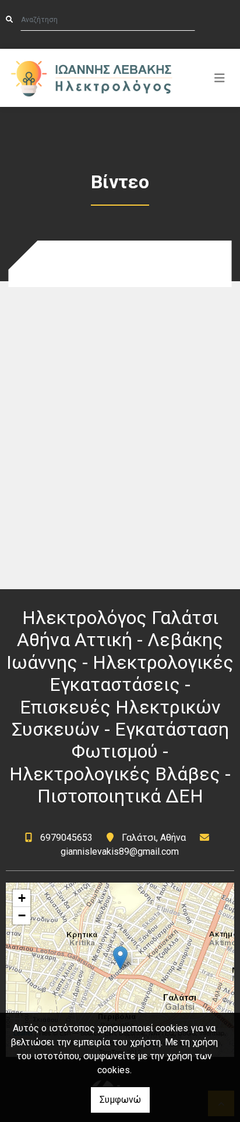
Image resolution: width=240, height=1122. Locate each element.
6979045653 (66, 837)
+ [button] (22, 898)
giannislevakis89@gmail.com (120, 851)
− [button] (22, 915)
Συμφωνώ (120, 1099)
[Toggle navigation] (219, 78)
